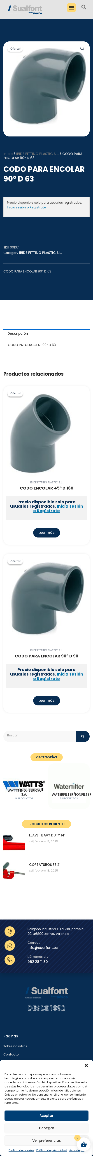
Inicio (8, 153)
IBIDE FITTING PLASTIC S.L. (37, 153)
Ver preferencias (46, 1140)
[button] (86, 1065)
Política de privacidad (51, 1150)
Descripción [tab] (17, 333)
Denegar (46, 1128)
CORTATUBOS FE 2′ (44, 864)
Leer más (47, 532)
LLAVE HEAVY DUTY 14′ (47, 835)
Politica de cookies (21, 1150)
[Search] (83, 736)
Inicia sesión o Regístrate (26, 207)
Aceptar (46, 1115)
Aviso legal (76, 1150)
